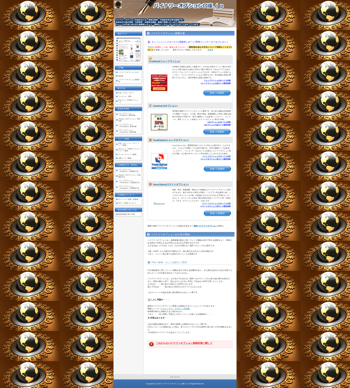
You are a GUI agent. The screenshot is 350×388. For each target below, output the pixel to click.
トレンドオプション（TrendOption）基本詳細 (127, 125)
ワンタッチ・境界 (124, 96)
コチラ (210, 50)
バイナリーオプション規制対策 (129, 80)
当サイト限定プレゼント (127, 203)
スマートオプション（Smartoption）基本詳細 (127, 131)
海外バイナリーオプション (205, 226)
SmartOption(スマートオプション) (171, 184)
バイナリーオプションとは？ (129, 72)
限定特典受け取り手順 (126, 214)
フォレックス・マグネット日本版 (175, 309)
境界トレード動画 (124, 158)
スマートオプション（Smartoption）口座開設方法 (128, 187)
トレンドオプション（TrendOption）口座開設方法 (129, 181)
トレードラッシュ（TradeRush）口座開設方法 (128, 170)
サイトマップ (175, 377)
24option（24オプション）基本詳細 (129, 120)
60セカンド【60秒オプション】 (128, 101)
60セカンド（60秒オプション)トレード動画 (129, 150)
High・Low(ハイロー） (126, 93)
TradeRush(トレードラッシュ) (164, 61)
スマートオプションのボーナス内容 (216, 203)
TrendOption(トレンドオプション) (170, 140)
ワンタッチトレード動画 (127, 154)
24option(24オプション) (165, 105)
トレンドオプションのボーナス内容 (216, 156)
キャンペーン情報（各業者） (129, 199)
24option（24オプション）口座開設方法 (129, 176)
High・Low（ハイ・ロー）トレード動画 (128, 144)
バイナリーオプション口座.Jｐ (175, 384)
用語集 (120, 76)
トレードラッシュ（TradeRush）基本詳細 (126, 114)
